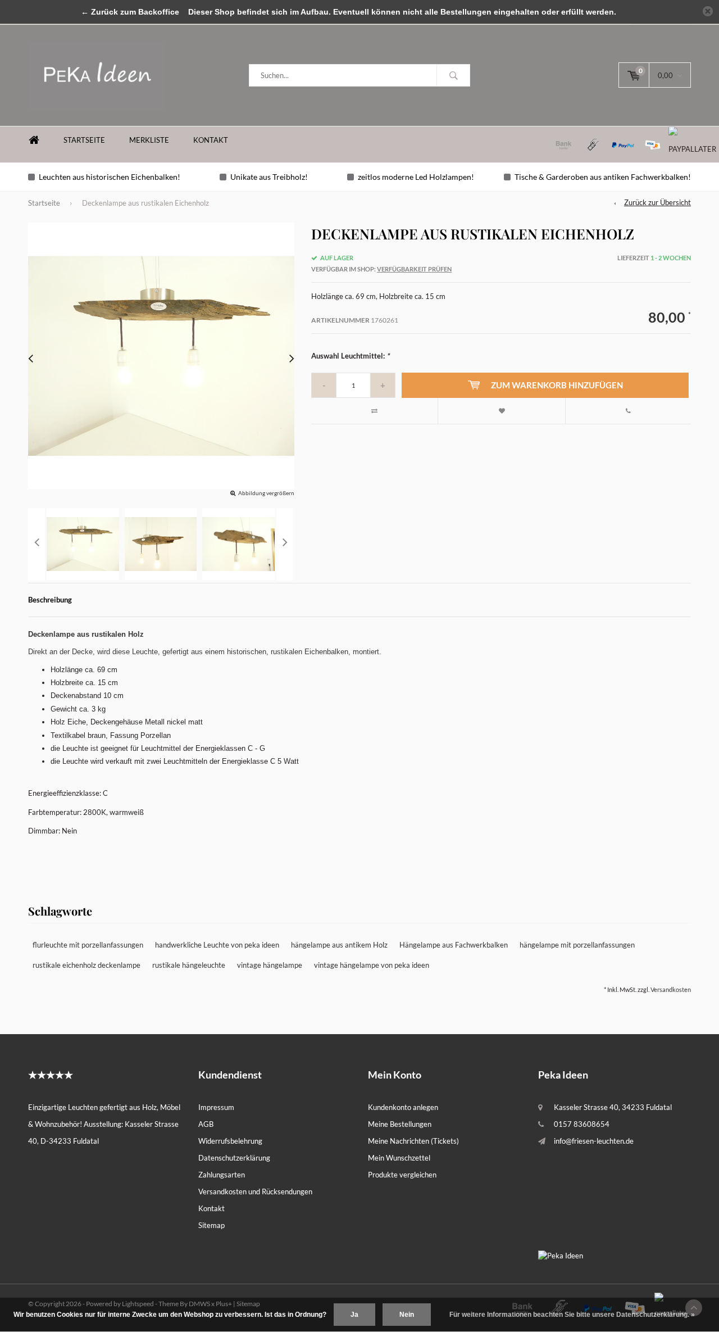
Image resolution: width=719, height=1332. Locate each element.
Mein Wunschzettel (399, 1157)
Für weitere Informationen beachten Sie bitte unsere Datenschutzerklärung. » (572, 1315)
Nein (406, 1315)
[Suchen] (453, 75)
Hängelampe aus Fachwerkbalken (453, 944)
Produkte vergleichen (402, 1174)
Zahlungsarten (221, 1174)
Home (34, 140)
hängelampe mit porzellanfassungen (577, 944)
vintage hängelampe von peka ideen (371, 965)
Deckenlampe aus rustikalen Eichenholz (145, 202)
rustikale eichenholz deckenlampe (86, 965)
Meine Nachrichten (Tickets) (413, 1140)
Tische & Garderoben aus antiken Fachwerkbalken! (603, 177)
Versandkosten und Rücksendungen (255, 1191)
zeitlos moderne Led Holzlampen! (416, 177)
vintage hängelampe (269, 965)
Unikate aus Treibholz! (269, 177)
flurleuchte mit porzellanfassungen (88, 944)
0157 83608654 (581, 1124)
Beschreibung (50, 599)
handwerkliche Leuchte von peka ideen (217, 944)
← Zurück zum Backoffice (130, 11)
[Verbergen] (708, 11)
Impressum (216, 1107)
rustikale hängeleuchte (188, 965)
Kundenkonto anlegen (403, 1107)
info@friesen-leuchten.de (594, 1140)
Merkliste (149, 139)
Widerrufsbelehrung (230, 1140)
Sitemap (211, 1225)
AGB (205, 1124)
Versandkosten (670, 989)
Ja (354, 1315)
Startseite (84, 139)
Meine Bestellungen (399, 1124)
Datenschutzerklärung (234, 1157)
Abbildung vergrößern (266, 493)
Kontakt (210, 139)
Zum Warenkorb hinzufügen (557, 385)
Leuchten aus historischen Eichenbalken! (109, 177)
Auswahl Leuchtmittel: (350, 355)
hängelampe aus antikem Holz (339, 944)
